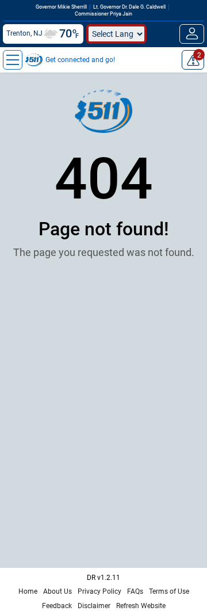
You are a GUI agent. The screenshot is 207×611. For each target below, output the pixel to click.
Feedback (57, 606)
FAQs (135, 591)
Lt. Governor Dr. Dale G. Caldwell (129, 7)
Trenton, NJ (24, 33)
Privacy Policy (99, 591)
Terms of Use (169, 591)
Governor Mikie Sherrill (61, 7)
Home (27, 591)
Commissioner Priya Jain (103, 14)
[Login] (191, 34)
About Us (57, 591)
